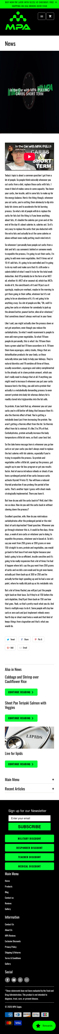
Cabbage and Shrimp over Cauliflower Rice (22, 679)
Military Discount (29, 838)
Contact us (9, 897)
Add (11, 647)
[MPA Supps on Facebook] (7, 979)
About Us (8, 930)
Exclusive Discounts (13, 941)
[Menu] (42, 16)
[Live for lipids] (29, 738)
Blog (7, 892)
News (10, 43)
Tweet (12, 639)
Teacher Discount (29, 857)
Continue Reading (19, 692)
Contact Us (9, 924)
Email (25, 647)
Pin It (40, 639)
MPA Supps (16, 1006)
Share (26, 639)
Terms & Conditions (13, 958)
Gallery (8, 909)
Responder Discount (29, 848)
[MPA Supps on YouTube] (13, 979)
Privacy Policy (10, 946)
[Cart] (50, 16)
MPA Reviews (10, 935)
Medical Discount (29, 866)
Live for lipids (14, 753)
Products (8, 886)
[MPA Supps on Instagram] (20, 979)
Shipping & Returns (13, 952)
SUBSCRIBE (29, 826)
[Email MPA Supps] (26, 979)
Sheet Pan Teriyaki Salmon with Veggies (25, 705)
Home (7, 880)
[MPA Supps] (18, 23)
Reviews (8, 903)
